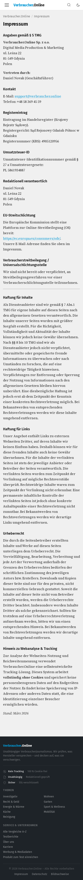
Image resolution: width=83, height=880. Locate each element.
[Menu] (6, 5)
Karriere (8, 847)
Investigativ (10, 796)
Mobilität (49, 811)
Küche (7, 811)
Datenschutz (39, 874)
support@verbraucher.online (38, 96)
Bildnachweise (60, 874)
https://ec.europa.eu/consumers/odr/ (31, 238)
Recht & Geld (11, 801)
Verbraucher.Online (16, 16)
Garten (48, 801)
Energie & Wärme (13, 806)
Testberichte (10, 836)
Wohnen (49, 796)
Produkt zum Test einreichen (20, 857)
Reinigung (9, 816)
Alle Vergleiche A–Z (14, 831)
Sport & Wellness (54, 806)
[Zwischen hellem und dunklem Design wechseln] (78, 5)
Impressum (21, 874)
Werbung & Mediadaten (17, 852)
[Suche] (69, 5)
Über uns (8, 842)
